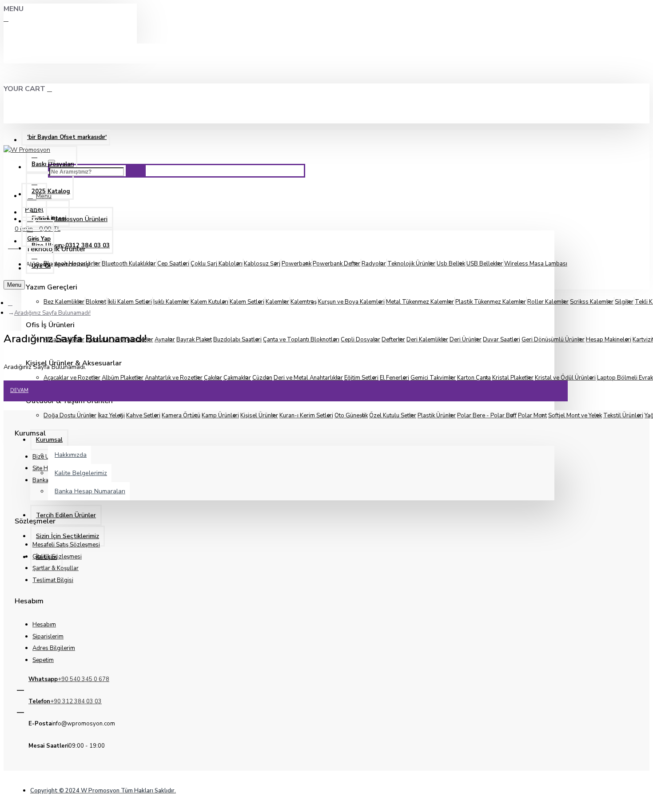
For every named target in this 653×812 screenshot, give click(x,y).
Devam (19, 390)
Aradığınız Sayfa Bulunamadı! (52, 313)
